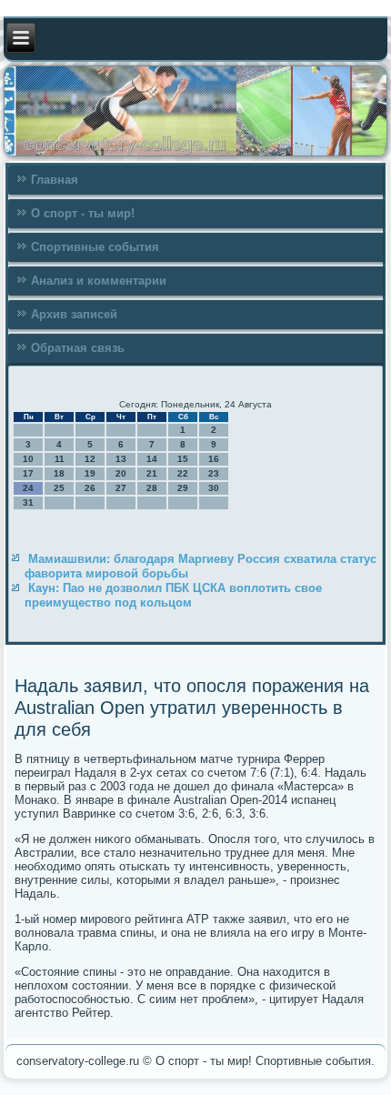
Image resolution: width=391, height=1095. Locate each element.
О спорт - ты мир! (83, 213)
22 (182, 473)
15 (182, 459)
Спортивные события (95, 247)
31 (28, 502)
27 (120, 488)
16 (213, 459)
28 (151, 488)
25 (59, 488)
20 (120, 473)
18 (59, 473)
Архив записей (74, 314)
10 (28, 459)
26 (90, 488)
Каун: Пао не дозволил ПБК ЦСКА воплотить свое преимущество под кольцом (173, 595)
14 (151, 459)
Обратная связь (78, 348)
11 (60, 459)
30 (213, 488)
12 (90, 459)
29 (182, 488)
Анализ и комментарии (98, 280)
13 (120, 459)
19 (90, 473)
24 (28, 488)
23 (213, 473)
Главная (54, 179)
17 (28, 473)
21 (151, 473)
